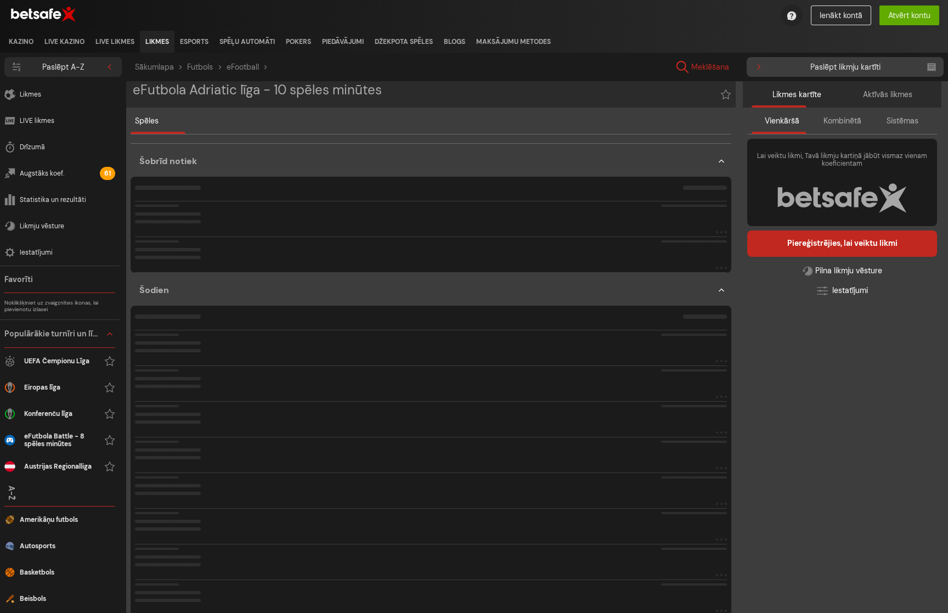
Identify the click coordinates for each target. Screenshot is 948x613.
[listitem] (21, 42)
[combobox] (790, 67)
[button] (60, 400)
